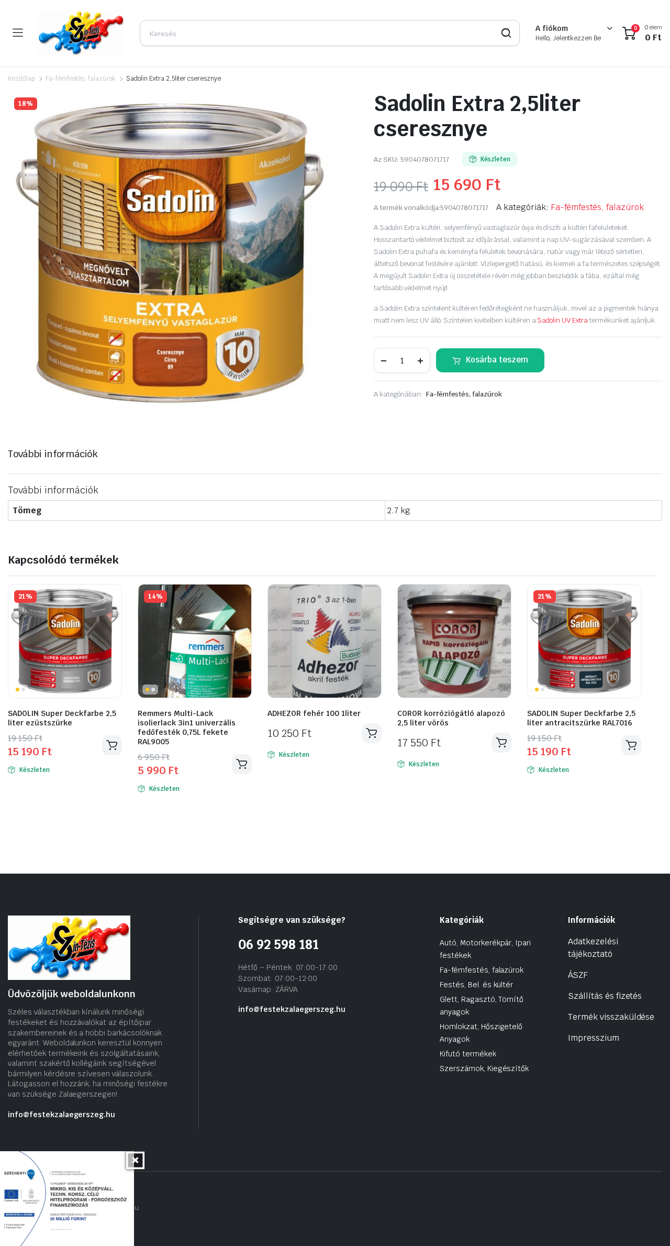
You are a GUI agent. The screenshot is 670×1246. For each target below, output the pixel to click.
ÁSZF (578, 974)
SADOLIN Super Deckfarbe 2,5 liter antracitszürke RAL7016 (581, 718)
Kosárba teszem (497, 360)
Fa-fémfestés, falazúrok (81, 78)
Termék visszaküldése (611, 1016)
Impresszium (593, 1037)
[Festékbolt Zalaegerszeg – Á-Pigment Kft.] (81, 33)
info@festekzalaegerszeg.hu (61, 1114)
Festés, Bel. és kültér (476, 984)
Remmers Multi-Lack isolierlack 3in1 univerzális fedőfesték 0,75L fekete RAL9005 (187, 727)
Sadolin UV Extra (562, 320)
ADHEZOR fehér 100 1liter (314, 713)
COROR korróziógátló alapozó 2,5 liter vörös (451, 718)
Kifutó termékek (468, 1053)
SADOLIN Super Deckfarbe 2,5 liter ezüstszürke (62, 718)
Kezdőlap (21, 78)
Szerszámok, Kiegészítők (484, 1068)
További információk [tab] (53, 454)
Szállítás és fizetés (605, 995)
